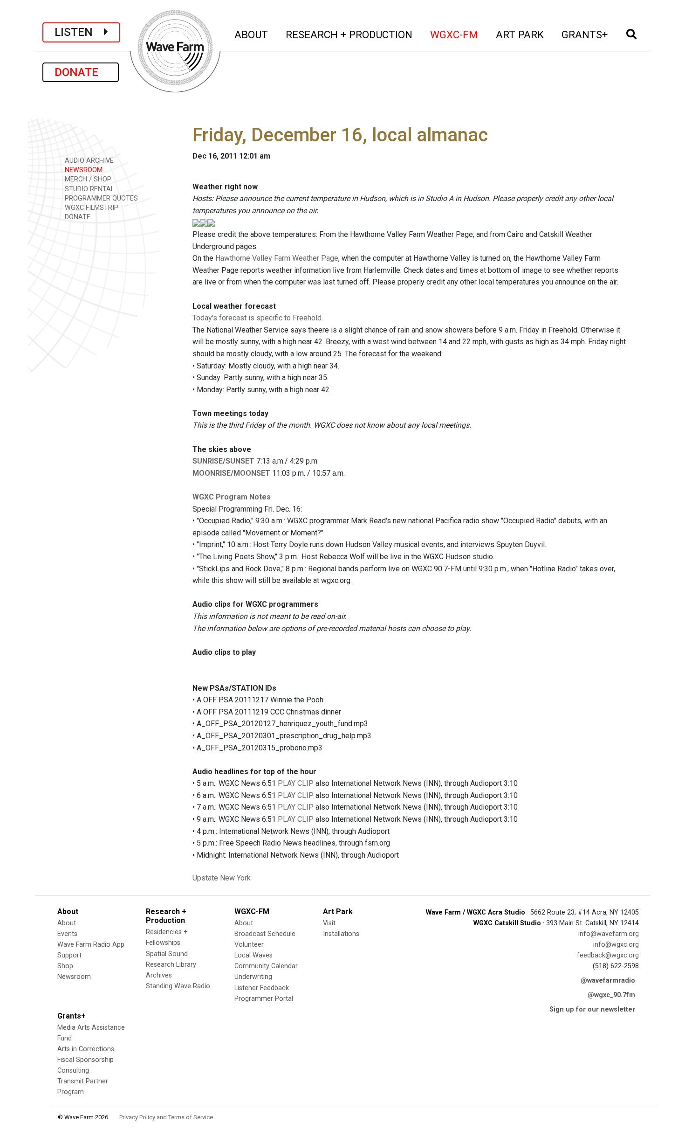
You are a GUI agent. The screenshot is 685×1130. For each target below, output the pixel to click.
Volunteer (249, 945)
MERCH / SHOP (87, 179)
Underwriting (253, 977)
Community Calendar (266, 966)
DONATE (81, 72)
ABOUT (252, 34)
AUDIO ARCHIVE (88, 161)
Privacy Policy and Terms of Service (166, 1117)
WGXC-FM (454, 34)
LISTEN (79, 32)
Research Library (171, 965)
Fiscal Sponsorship (85, 1060)
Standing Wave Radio (178, 986)
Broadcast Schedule (264, 934)
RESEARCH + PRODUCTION (349, 34)
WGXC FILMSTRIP (90, 208)
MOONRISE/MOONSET (231, 473)
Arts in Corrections (85, 1049)
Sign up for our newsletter (592, 1009)
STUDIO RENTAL (88, 189)
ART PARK (520, 34)
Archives (159, 975)
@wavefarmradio (608, 980)
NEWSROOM (83, 170)
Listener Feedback (261, 988)
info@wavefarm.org (608, 934)
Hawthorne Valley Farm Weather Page (276, 258)
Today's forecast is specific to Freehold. (257, 317)
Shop (65, 966)
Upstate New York (221, 877)
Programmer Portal (263, 999)
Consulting (73, 1071)
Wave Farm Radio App (90, 945)
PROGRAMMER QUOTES (100, 198)
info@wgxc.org (616, 945)
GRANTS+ (585, 34)
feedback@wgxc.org (608, 955)
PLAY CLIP (296, 783)
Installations (341, 934)
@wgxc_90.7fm (611, 995)
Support (69, 955)
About (66, 923)
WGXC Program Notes (231, 496)
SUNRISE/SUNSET (223, 461)
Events (67, 934)
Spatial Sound (167, 954)
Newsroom (74, 977)
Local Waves (253, 955)
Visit (329, 923)
